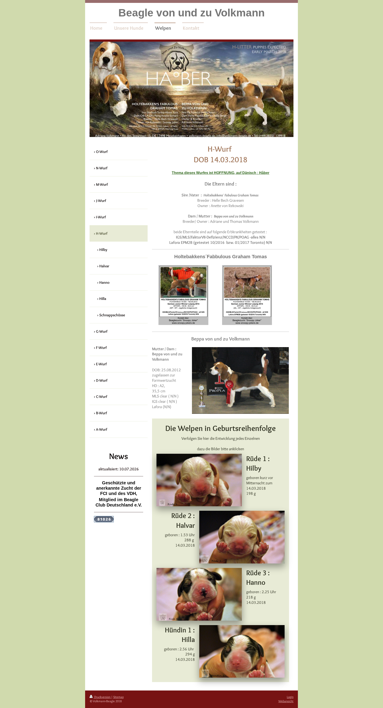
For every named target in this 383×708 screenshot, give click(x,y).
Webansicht (285, 701)
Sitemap (118, 697)
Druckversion (102, 697)
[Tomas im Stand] (183, 295)
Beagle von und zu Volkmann (191, 13)
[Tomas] (247, 295)
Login (290, 697)
